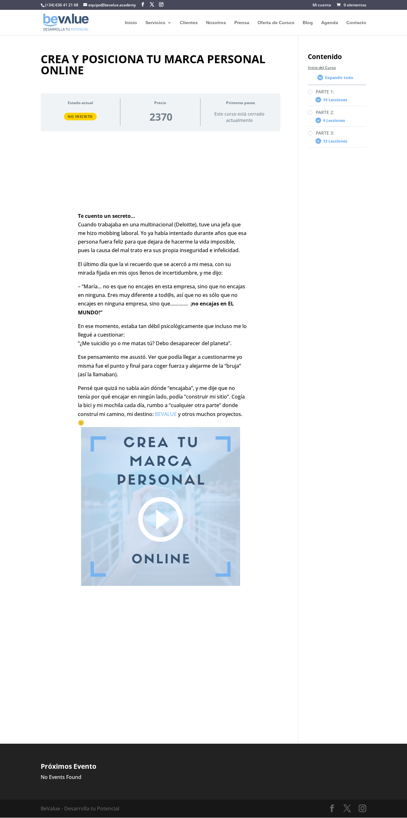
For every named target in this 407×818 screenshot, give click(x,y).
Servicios (155, 22)
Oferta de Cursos (276, 22)
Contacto (356, 22)
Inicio (131, 22)
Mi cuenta (322, 5)
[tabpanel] (160, 426)
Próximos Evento (68, 766)
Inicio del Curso (322, 67)
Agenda (329, 22)
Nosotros (216, 22)
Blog (308, 22)
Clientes (189, 22)
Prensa (241, 22)
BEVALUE (166, 414)
